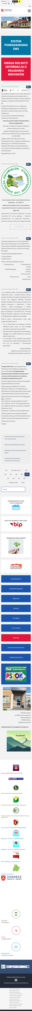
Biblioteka (16, 638)
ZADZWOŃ (4, 920)
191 (8, 478)
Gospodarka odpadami (16, 589)
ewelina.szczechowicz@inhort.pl (19, 411)
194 (24, 478)
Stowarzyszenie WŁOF (7, 874)
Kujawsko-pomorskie (24, 722)
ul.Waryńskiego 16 (25, 717)
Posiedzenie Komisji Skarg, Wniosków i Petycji (15, 451)
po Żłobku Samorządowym (23, 715)
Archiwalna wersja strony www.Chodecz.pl (16, 983)
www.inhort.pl (24, 418)
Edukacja (16, 608)
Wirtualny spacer (26, 713)
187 (11, 474)
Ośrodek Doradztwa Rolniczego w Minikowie (13, 805)
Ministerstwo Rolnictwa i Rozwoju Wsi (12, 793)
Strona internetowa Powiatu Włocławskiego (13, 827)
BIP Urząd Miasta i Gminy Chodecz (10, 861)
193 (19, 478)
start (6, 470)
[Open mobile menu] (29, 11)
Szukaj (30, 6)
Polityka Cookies (20, 977)
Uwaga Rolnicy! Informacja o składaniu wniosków (16, 68)
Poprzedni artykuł (15, 470)
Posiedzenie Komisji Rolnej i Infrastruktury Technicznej (12, 459)
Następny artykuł (13, 482)
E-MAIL (3, 937)
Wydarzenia (16, 598)
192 (13, 478)
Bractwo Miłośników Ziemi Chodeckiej (11, 773)
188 (16, 474)
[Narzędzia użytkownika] (28, 87)
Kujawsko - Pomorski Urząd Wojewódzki (12, 838)
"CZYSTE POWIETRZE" (16, 503)
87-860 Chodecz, (26, 720)
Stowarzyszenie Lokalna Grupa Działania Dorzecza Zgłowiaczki (15, 816)
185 (26, 470)
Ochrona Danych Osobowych (16, 647)
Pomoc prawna (16, 628)
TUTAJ (13, 153)
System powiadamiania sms (16, 45)
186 (5, 474)
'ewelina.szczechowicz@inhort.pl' (14, 401)
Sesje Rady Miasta (16, 579)
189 (21, 474)
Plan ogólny (16, 618)
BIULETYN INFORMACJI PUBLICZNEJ (16, 521)
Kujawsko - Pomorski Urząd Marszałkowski (13, 849)
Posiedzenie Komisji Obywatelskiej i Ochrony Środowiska (15, 438)
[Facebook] (16, 980)
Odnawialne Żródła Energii (16, 538)
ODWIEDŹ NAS (5, 953)
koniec (23, 482)
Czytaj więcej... (19, 227)
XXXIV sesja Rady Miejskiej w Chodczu (15, 444)
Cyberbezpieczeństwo (16, 657)
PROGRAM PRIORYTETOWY (16, 501)
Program (3, 424)
